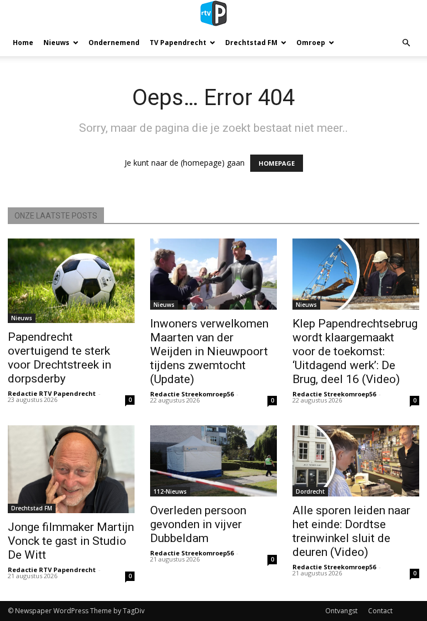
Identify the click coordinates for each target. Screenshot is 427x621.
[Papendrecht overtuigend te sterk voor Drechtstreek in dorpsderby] (71, 281)
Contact (380, 610)
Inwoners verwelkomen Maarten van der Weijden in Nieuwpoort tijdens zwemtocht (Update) (209, 351)
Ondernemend (114, 42)
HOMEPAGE (277, 163)
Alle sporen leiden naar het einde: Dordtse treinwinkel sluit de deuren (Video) (351, 531)
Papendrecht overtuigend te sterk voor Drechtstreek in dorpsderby (59, 357)
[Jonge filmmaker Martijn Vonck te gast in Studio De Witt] (71, 469)
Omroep (310, 42)
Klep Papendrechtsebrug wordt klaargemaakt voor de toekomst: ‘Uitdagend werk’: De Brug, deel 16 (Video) (355, 351)
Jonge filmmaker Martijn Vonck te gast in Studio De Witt (71, 541)
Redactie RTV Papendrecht (52, 393)
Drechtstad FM (251, 42)
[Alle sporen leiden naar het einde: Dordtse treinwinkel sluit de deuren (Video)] (355, 460)
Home (23, 42)
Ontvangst (341, 610)
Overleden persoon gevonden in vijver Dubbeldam (198, 524)
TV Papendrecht (178, 42)
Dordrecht (310, 491)
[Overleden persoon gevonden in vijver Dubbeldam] (213, 460)
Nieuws (56, 42)
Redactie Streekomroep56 (192, 394)
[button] (406, 43)
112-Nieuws (170, 491)
